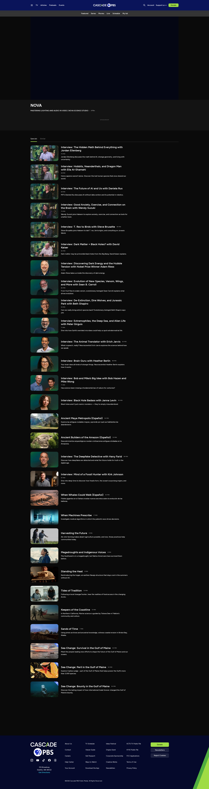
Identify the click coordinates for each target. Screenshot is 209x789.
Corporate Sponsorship (114, 756)
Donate (173, 5)
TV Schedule (89, 744)
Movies (101, 13)
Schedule (116, 13)
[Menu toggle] (31, 5)
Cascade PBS (74, 781)
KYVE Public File (132, 750)
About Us (68, 744)
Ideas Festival (111, 744)
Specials (33, 139)
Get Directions (44, 772)
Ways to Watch (91, 762)
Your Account (70, 768)
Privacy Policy (132, 768)
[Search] (144, 5)
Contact (68, 750)
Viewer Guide (90, 750)
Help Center (69, 762)
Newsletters (160, 750)
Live (108, 13)
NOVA (36, 105)
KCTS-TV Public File (134, 744)
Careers (68, 756)
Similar (42, 139)
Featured (84, 13)
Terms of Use (131, 762)
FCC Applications (133, 756)
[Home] (44, 749)
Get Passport (90, 756)
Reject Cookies (160, 755)
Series (93, 13)
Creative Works (111, 762)
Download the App (92, 768)
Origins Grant (111, 750)
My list (125, 13)
